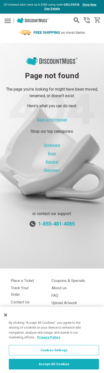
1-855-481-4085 (86, 20)
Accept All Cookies (54, 364)
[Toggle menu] (7, 21)
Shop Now (89, 4)
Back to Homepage (52, 120)
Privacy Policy (48, 337)
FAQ (54, 295)
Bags (52, 153)
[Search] (76, 20)
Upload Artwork (64, 303)
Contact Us (20, 302)
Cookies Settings (53, 350)
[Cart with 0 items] (96, 20)
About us (59, 288)
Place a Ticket (22, 280)
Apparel (52, 162)
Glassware (52, 170)
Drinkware (52, 145)
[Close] (6, 315)
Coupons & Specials (68, 280)
